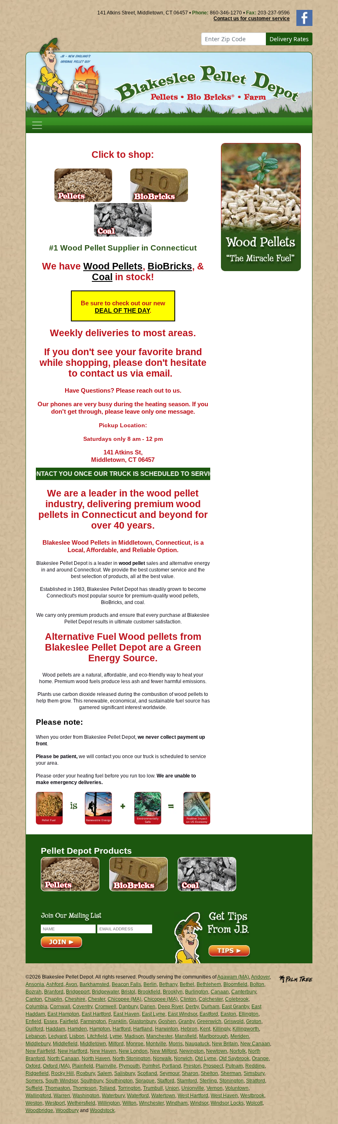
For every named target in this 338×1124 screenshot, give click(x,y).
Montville (156, 1044)
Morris (176, 1044)
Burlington (196, 992)
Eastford (209, 1014)
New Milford (163, 1051)
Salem (104, 1073)
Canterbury (243, 992)
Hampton (99, 1029)
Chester (96, 999)
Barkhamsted (94, 984)
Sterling (208, 1081)
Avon (71, 984)
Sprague (145, 1081)
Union (172, 1088)
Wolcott (254, 1103)
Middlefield (65, 1044)
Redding (255, 1066)
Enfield (33, 1021)
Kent (205, 1029)
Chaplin (53, 999)
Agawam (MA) (233, 977)
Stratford (255, 1081)
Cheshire (75, 999)
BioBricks (170, 266)
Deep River (170, 1006)
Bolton (257, 984)
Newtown (216, 1051)
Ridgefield (37, 1073)
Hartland (143, 1029)
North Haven (96, 1058)
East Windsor (182, 1014)
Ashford (54, 984)
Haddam (55, 1029)
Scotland (147, 1073)
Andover (260, 977)
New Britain (225, 1044)
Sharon (190, 1073)
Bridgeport (77, 992)
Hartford (122, 1029)
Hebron (189, 1029)
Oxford (33, 1066)
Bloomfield (235, 984)
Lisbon (76, 1036)
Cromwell (105, 1006)
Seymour (169, 1073)
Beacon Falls (126, 984)
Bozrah (34, 992)
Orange (260, 1058)
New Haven (103, 1051)
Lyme (116, 1036)
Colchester (211, 999)
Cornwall (60, 1006)
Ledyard (57, 1036)
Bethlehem (209, 984)
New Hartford (72, 1051)
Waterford (138, 1095)
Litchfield (97, 1036)
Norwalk (162, 1058)
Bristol (128, 992)
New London (133, 1051)
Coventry (82, 1006)
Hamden (77, 1029)
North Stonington (131, 1058)
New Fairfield (40, 1051)
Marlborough (213, 1036)
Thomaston (57, 1088)
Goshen (167, 1021)
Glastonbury (142, 1021)
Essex (50, 1021)
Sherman (231, 1073)
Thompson (84, 1088)
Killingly (221, 1029)
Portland (171, 1066)
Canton (34, 999)
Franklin (117, 1021)
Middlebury (38, 1044)
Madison (134, 1036)
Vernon (215, 1088)
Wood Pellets (113, 266)
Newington (191, 1051)
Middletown (93, 1044)
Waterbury (113, 1095)
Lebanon (36, 1036)
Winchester (151, 1103)
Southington (119, 1081)
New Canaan (255, 1044)
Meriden (239, 1036)
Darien (147, 1006)
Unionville (192, 1088)
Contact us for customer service (252, 18)
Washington (86, 1095)
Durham (210, 1006)
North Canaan (63, 1058)
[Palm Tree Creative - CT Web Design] (295, 978)
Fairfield (69, 1021)
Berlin (150, 984)
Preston (192, 1066)
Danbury (128, 1006)
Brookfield (149, 992)
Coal (102, 277)
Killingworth (245, 1029)
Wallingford (38, 1095)
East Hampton (63, 1014)
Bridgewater (105, 992)
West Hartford (193, 1095)
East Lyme (153, 1014)
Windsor (199, 1103)
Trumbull (153, 1088)
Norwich (183, 1058)
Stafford (165, 1081)
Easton (228, 1014)
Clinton (188, 999)
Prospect (213, 1066)
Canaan (220, 992)
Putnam (234, 1066)
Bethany (168, 984)
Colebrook (237, 999)
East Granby (235, 1006)
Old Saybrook (234, 1058)
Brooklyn (173, 992)
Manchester (159, 1036)
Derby (192, 1006)
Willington (109, 1103)
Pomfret (151, 1066)
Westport (55, 1103)
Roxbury (85, 1073)
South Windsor (61, 1081)
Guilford (34, 1029)
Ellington (248, 1014)
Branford (53, 992)
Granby (186, 1021)
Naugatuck (197, 1044)
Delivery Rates (289, 39)
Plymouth (129, 1066)
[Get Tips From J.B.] (212, 936)
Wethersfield (81, 1103)
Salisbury (124, 1073)
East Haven (126, 1014)
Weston (34, 1103)
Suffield (34, 1088)
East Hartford (96, 1014)
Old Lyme (205, 1058)
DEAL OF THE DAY (122, 310)
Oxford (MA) (56, 1066)
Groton (253, 1021)
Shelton (209, 1073)
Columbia (36, 1006)
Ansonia (35, 984)
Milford (116, 1044)
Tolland (107, 1088)
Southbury (91, 1081)
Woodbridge (39, 1110)
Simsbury (254, 1073)
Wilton (129, 1103)
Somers (34, 1081)
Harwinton (166, 1029)
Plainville (106, 1066)
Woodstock (102, 1110)
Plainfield (82, 1066)
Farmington (93, 1021)
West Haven (224, 1095)
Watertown (163, 1095)
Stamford (187, 1081)
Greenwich (209, 1021)
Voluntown (237, 1088)
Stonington (231, 1081)
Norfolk (238, 1051)
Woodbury (67, 1110)
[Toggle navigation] (37, 125)
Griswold (234, 1021)
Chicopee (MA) (124, 999)
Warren (62, 1095)
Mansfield (186, 1036)
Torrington (129, 1088)
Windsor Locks (227, 1103)
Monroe (134, 1044)
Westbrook (252, 1095)
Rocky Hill (62, 1073)
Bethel (187, 984)
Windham (177, 1103)
